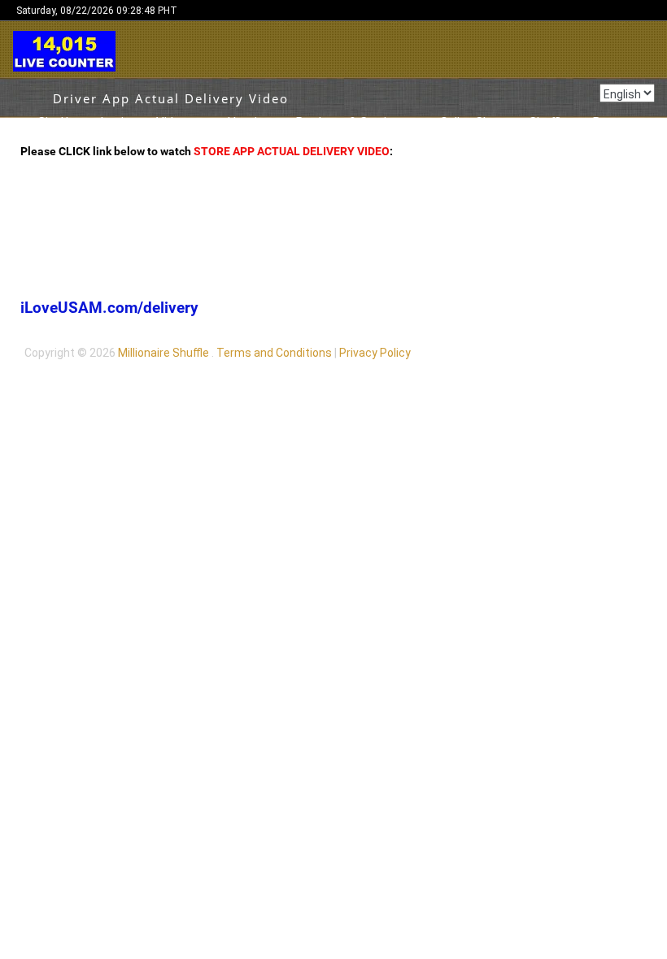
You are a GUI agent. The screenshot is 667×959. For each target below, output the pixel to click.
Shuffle (548, 122)
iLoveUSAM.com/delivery (109, 308)
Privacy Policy (375, 352)
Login (115, 122)
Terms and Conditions (274, 352)
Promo (611, 122)
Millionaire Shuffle (163, 352)
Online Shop (472, 122)
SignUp (56, 122)
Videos (175, 122)
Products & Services (351, 122)
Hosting (249, 122)
